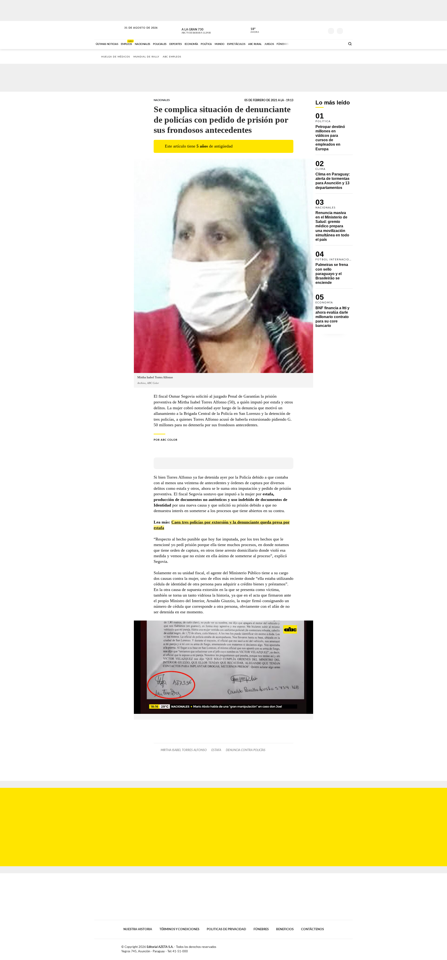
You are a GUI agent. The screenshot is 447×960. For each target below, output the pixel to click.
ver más (252, 30)
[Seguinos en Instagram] (321, 30)
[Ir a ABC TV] (304, 43)
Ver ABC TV (204, 30)
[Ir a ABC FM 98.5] (336, 43)
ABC (109, 30)
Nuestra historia (137, 929)
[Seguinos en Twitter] (307, 30)
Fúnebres (261, 929)
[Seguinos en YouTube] (314, 30)
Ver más (334, 133)
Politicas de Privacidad (226, 929)
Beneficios (285, 929)
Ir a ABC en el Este (136, 32)
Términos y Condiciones (179, 929)
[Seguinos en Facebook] (300, 30)
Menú (349, 30)
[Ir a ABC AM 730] (317, 43)
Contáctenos (312, 929)
